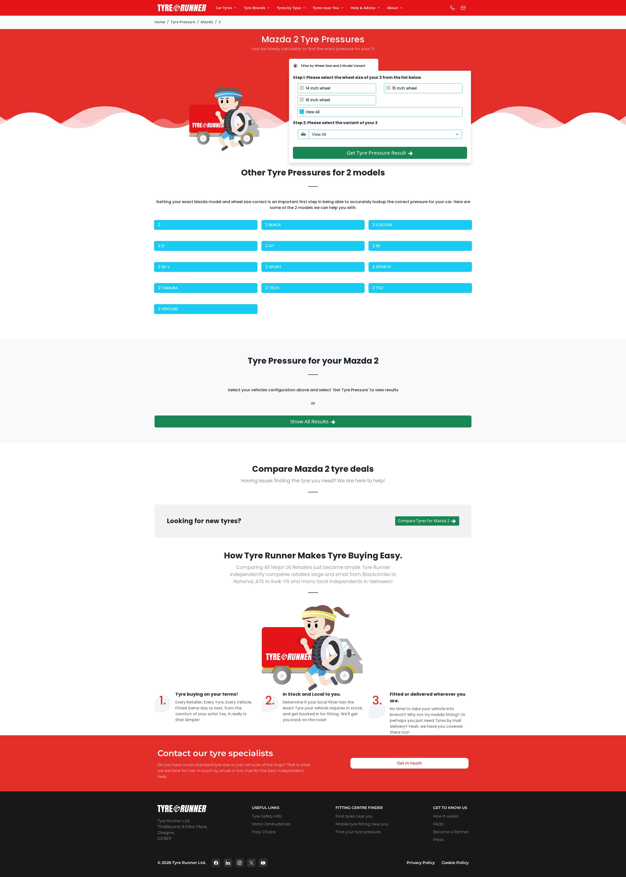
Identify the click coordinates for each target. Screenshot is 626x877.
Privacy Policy (421, 862)
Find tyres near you (354, 816)
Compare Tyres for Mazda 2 (424, 520)
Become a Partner (451, 832)
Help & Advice (363, 8)
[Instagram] (239, 862)
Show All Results (310, 421)
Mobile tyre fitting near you (362, 824)
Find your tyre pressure (358, 832)
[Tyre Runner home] (181, 8)
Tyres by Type (289, 8)
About (392, 8)
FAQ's (438, 824)
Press (438, 839)
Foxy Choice (264, 832)
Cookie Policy (455, 862)
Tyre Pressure (183, 22)
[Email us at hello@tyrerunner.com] (463, 8)
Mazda (207, 22)
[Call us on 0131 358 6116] (452, 8)
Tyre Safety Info (267, 816)
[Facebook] (216, 862)
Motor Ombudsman (271, 824)
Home (160, 22)
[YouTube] (263, 862)
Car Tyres (224, 8)
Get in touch (409, 763)
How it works (445, 816)
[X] (251, 862)
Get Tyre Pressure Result (377, 152)
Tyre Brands (254, 8)
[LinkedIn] (228, 862)
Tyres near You (326, 8)
